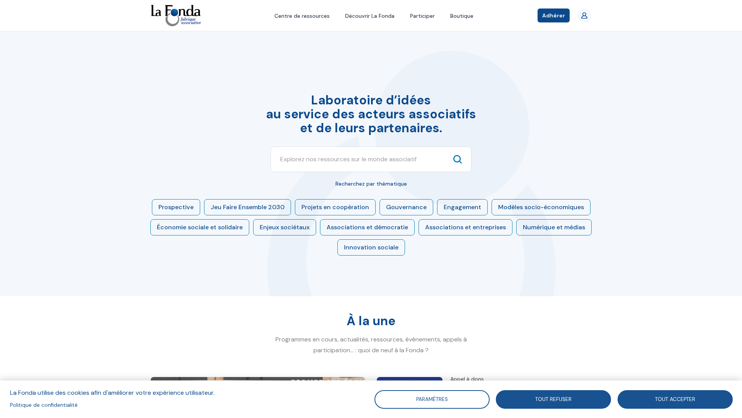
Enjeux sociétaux (285, 227)
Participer (422, 15)
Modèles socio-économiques (541, 207)
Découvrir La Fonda (370, 15)
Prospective (176, 207)
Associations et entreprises (465, 227)
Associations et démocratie (367, 227)
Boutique (461, 15)
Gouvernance (406, 207)
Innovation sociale (371, 247)
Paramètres (432, 399)
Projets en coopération (335, 207)
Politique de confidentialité (44, 405)
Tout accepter (675, 399)
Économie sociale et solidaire (200, 227)
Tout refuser (553, 399)
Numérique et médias (554, 227)
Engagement (462, 207)
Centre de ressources (302, 15)
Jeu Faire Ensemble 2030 (247, 207)
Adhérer (553, 15)
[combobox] (363, 159)
